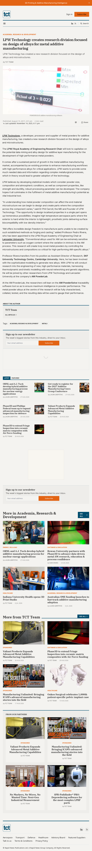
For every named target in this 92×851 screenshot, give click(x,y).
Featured (15, 378)
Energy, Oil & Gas (10, 547)
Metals (44, 324)
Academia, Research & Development (19, 34)
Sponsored (7, 647)
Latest (6, 378)
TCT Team (9, 62)
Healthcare (8, 593)
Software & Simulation (57, 547)
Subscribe (49, 343)
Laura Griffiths (11, 397)
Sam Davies (54, 563)
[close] (89, 3)
